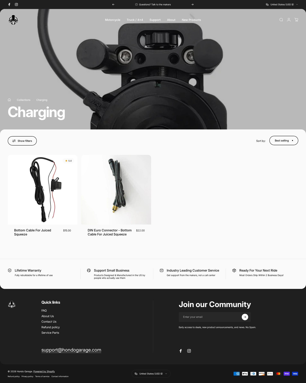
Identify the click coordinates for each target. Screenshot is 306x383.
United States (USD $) (151, 373)
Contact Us (48, 321)
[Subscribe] (245, 317)
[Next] (192, 4)
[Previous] (113, 4)
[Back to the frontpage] (9, 99)
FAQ (44, 310)
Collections (23, 99)
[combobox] (282, 4)
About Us (47, 316)
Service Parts (50, 332)
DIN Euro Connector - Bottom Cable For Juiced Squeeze (110, 232)
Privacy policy (27, 376)
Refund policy (50, 327)
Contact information (60, 376)
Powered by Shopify (44, 371)
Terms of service (42, 376)
